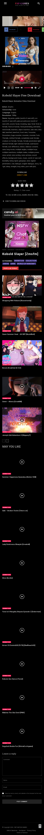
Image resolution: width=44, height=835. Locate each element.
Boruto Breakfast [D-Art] (11, 368)
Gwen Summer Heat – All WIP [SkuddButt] (18, 334)
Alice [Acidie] (7, 578)
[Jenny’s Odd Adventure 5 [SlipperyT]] (22, 420)
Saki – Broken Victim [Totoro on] (15, 510)
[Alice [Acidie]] (22, 563)
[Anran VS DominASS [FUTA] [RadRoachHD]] (22, 630)
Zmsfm (6, 263)
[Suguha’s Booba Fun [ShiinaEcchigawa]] (22, 731)
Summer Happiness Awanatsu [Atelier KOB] (19, 477)
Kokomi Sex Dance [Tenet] (12, 679)
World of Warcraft (26, 263)
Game (13, 263)
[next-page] (7, 440)
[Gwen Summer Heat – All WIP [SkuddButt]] (22, 319)
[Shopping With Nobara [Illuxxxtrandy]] (22, 285)
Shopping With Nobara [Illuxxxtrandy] (16, 300)
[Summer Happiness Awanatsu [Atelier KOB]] (22, 462)
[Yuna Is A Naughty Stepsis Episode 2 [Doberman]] (22, 596)
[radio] (13, 185)
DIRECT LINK (22, 175)
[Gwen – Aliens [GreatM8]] (22, 386)
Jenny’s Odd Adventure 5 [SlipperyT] (16, 435)
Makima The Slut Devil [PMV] (13, 712)
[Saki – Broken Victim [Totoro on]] (22, 495)
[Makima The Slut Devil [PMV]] (22, 697)
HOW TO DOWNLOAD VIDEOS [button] (15, 201)
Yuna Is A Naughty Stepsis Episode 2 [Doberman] (21, 611)
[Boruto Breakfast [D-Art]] (22, 353)
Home (4, 250)
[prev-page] (3, 440)
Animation (11, 250)
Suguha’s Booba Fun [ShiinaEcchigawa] (17, 746)
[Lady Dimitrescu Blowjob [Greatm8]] (22, 529)
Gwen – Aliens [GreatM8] (12, 401)
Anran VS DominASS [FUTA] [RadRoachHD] (18, 645)
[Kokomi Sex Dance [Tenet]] (22, 664)
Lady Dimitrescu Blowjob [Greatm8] (16, 544)
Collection (31, 260)
